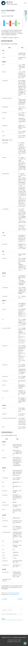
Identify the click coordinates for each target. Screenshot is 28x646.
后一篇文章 (20, 599)
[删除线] (7, 614)
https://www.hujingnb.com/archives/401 (12, 592)
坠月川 (9, 2)
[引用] (12, 614)
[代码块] (13, 614)
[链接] (15, 614)
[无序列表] (10, 614)
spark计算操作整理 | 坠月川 (14, 594)
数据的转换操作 (26, 13)
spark (2, 12)
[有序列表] (9, 614)
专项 (5, 12)
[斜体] (4, 614)
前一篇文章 (4, 599)
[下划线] (5, 614)
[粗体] (2, 614)
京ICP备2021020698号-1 (13, 640)
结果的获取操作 (26, 19)
